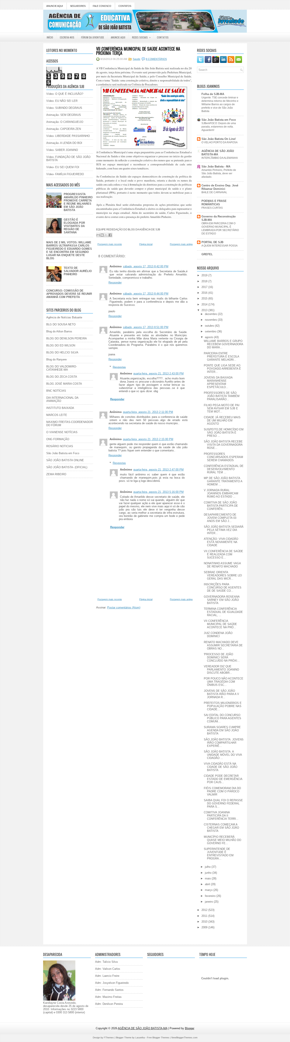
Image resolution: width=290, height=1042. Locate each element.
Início (50, 37)
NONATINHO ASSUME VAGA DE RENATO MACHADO (222, 565)
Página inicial (145, 244)
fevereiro (210, 895)
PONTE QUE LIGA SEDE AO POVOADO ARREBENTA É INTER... (222, 368)
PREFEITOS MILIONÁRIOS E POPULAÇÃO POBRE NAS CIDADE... (223, 706)
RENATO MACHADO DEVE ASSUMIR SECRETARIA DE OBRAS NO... (223, 645)
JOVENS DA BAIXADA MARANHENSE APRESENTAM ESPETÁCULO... (218, 382)
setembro (211, 331)
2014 (204, 304)
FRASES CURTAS (212, 207)
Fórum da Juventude (92, 37)
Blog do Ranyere (56, 359)
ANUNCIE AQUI (54, 6)
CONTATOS (124, 6)
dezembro (211, 314)
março (209, 890)
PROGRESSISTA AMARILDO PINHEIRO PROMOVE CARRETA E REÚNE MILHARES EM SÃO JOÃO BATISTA (78, 202)
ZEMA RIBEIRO (56, 474)
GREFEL (207, 254)
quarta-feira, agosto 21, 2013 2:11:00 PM (148, 412)
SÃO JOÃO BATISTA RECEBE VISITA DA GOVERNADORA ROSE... (223, 444)
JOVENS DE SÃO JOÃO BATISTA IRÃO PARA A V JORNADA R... (221, 694)
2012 (204, 910)
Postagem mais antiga (181, 244)
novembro (211, 319)
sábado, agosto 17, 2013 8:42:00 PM (145, 266)
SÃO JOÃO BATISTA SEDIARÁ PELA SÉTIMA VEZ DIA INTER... (224, 530)
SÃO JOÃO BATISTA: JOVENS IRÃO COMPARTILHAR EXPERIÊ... (224, 742)
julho (208, 866)
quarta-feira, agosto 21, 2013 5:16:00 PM (158, 491)
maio (208, 878)
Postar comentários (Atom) (123, 607)
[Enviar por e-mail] (98, 235)
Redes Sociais (141, 37)
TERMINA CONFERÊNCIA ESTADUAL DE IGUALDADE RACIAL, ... (223, 612)
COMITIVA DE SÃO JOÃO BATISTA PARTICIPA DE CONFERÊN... (221, 505)
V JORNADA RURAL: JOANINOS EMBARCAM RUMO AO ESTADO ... (221, 493)
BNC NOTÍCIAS (56, 390)
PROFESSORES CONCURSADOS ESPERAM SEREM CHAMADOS (223, 457)
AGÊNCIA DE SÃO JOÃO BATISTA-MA (217, 152)
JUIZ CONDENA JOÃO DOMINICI (218, 634)
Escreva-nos (67, 37)
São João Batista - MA (215, 166)
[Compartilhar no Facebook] (110, 235)
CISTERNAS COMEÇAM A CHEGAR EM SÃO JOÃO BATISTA (221, 827)
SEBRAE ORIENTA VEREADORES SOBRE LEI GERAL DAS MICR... (223, 575)
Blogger (189, 1028)
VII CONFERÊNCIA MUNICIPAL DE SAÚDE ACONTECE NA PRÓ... (220, 624)
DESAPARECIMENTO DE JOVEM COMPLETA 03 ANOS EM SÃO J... (220, 518)
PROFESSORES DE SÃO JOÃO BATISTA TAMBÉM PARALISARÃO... (221, 396)
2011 (204, 915)
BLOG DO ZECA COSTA (61, 376)
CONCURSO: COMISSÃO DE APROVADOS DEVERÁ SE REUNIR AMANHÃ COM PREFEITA (69, 294)
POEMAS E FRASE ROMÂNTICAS (214, 202)
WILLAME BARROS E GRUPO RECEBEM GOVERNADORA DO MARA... (223, 344)
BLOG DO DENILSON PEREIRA (66, 338)
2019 (204, 275)
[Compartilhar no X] (106, 235)
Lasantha (140, 1037)
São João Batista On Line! (218, 138)
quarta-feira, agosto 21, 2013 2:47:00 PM (158, 469)
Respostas (119, 367)
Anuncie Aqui (118, 37)
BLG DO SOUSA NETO (61, 324)
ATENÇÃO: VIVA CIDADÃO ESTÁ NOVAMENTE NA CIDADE (221, 542)
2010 (204, 921)
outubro (210, 325)
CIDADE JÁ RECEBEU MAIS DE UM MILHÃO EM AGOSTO (222, 420)
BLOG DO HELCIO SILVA (62, 352)
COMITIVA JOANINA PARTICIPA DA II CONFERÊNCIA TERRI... (221, 815)
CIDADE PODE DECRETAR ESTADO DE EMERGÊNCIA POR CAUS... (223, 779)
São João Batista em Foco (62, 453)
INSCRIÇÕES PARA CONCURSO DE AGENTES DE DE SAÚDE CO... (222, 587)
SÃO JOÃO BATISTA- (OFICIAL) (66, 467)
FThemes (109, 1037)
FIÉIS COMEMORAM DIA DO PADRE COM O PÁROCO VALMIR (222, 791)
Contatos (163, 37)
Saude (136, 59)
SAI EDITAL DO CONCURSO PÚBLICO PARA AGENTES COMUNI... (222, 718)
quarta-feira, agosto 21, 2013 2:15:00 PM (148, 439)
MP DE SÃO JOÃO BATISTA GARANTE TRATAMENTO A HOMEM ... (223, 481)
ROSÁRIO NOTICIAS (59, 446)
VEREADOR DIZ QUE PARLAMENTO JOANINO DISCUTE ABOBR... (221, 669)
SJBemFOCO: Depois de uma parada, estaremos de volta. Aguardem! (218, 127)
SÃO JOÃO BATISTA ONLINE (65, 460)
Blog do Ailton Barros (59, 331)
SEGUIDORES (78, 6)
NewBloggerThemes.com (184, 1037)
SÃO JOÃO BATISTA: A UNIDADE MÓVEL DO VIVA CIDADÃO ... (223, 755)
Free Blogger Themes (158, 1037)
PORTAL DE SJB (212, 242)
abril (208, 884)
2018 (204, 281)
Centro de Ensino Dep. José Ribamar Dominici (219, 187)
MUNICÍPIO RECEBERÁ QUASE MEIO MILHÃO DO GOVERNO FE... (222, 840)
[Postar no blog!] (102, 235)
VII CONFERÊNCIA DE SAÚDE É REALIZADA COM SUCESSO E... (223, 554)
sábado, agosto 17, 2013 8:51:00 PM (145, 327)
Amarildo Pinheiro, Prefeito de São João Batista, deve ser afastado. (218, 173)
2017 (204, 287)
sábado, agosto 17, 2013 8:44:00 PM (145, 293)
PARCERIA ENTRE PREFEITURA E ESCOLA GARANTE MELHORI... (221, 356)
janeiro (209, 901)
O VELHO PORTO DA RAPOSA (219, 142)
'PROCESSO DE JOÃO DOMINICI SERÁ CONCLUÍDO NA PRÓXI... (222, 657)
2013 (204, 310)
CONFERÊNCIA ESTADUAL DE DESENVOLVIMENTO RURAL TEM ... (224, 469)
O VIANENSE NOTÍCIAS (61, 432)
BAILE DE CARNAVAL (214, 192)
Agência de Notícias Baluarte (64, 317)
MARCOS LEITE (56, 415)
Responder (115, 282)
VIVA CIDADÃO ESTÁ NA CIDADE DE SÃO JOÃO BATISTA (220, 767)
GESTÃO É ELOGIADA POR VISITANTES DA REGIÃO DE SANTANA (74, 226)
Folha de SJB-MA (212, 94)
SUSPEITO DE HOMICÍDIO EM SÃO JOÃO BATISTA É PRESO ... (224, 432)
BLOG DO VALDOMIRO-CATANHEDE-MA (61, 368)
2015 (204, 298)
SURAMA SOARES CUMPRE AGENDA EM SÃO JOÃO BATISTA (222, 730)
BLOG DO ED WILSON (60, 345)
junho (208, 872)
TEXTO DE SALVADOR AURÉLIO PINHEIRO (78, 271)
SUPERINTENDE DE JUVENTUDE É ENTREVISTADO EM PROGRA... (219, 853)
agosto (209, 337)
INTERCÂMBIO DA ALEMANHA (219, 157)
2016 (204, 292)
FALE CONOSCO (102, 6)
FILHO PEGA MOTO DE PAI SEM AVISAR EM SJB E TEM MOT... (221, 408)
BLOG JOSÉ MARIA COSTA (64, 383)
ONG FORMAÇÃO (57, 439)
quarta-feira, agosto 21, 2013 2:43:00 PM (158, 373)
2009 (204, 927)
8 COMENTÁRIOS (156, 59)
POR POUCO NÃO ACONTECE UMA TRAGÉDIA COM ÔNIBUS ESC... (223, 681)
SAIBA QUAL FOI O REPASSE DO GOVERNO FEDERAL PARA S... (223, 803)
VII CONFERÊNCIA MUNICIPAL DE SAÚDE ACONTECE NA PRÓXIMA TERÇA (138, 51)
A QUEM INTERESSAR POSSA (219, 245)
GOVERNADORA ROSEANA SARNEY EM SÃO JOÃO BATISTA (221, 600)
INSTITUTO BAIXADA (60, 408)
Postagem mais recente (109, 244)
